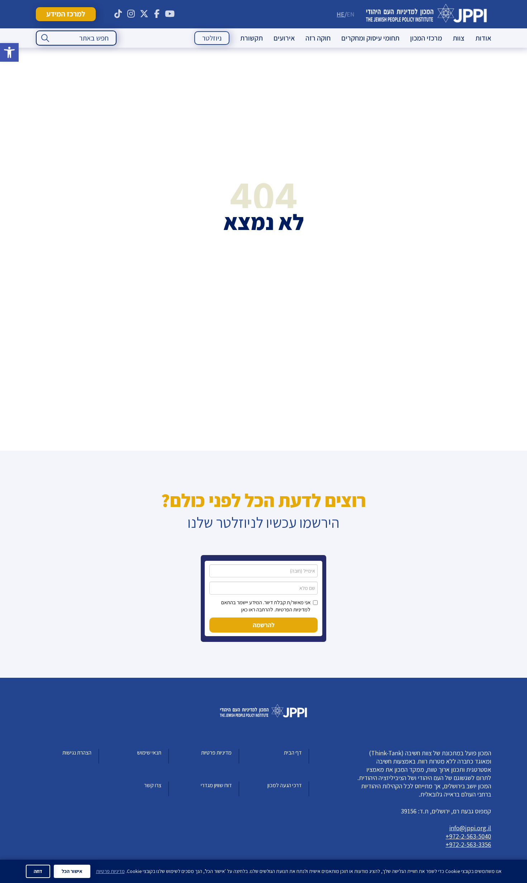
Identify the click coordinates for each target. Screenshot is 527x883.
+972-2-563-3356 (468, 844)
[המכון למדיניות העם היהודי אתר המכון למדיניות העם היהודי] (426, 14)
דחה (38, 871)
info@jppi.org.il (470, 828)
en (351, 14)
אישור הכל (72, 871)
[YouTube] (170, 14)
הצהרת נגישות (76, 752)
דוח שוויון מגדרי (216, 785)
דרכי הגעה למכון (284, 785)
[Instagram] (131, 14)
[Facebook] (157, 14)
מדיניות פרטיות (216, 752)
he (341, 14)
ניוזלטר (212, 38)
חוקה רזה (318, 38)
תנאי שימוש (149, 752)
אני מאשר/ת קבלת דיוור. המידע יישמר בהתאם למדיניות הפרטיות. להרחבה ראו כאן (265, 606)
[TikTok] (118, 14)
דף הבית (293, 752)
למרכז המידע (65, 14)
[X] (144, 14)
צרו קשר (152, 785)
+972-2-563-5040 (468, 836)
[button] (9, 52)
